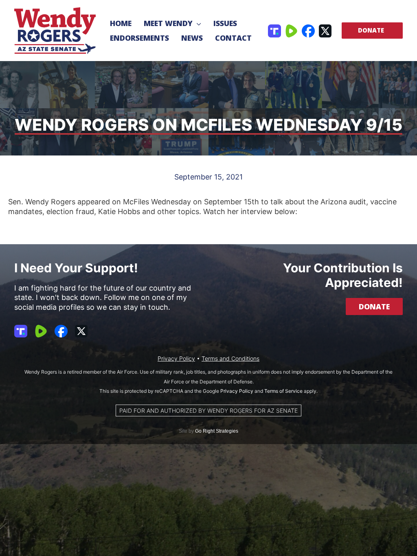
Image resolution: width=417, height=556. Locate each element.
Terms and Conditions (230, 358)
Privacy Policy (176, 358)
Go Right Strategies (216, 431)
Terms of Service (283, 391)
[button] (197, 23)
